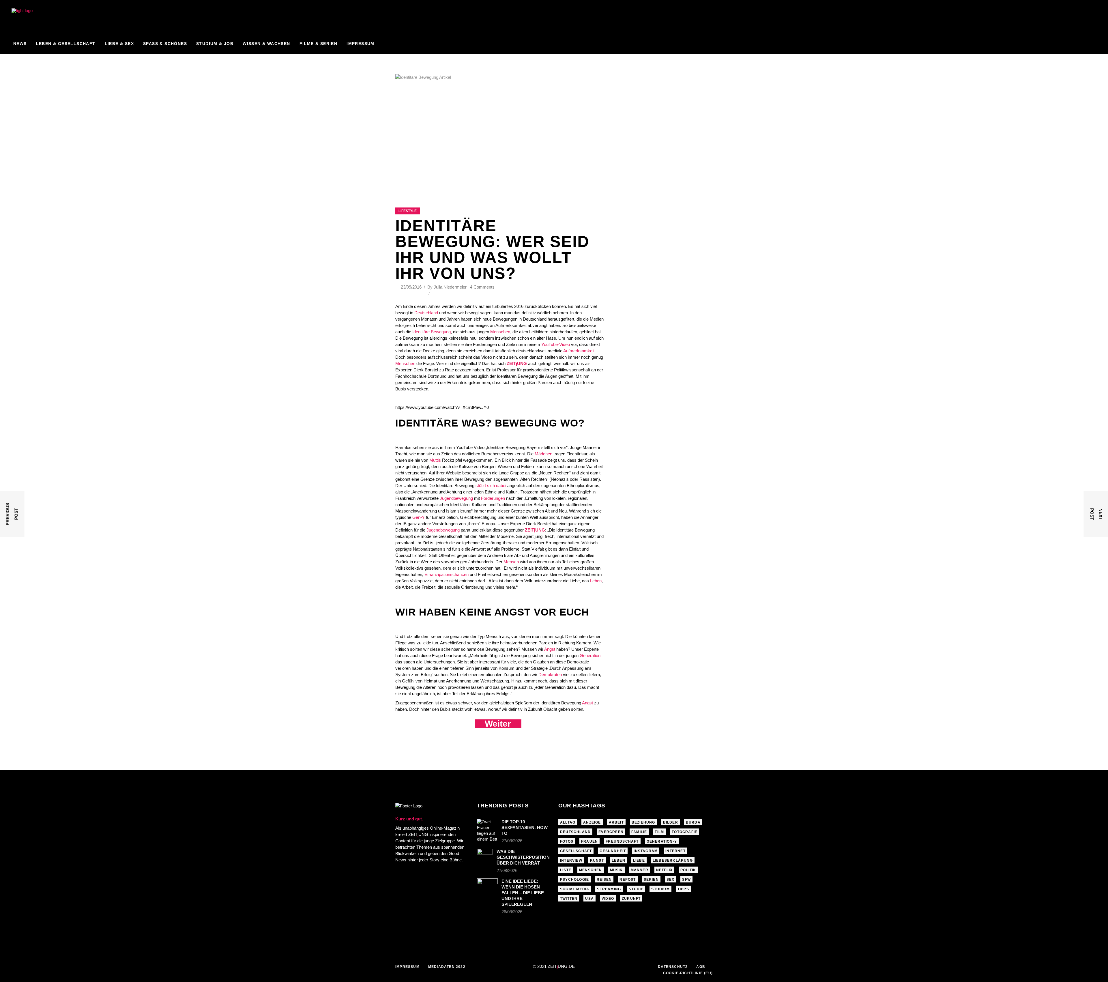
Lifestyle (407, 211)
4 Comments (482, 287)
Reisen (604, 880)
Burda (693, 822)
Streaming (609, 889)
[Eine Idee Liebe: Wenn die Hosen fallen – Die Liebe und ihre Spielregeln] (487, 885)
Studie (636, 889)
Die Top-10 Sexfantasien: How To (524, 827)
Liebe (639, 860)
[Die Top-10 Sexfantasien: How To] (487, 830)
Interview (571, 860)
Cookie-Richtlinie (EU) (688, 973)
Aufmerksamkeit (578, 350)
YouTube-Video (556, 344)
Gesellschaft (576, 851)
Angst (549, 649)
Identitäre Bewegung (431, 331)
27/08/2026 (511, 840)
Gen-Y (419, 517)
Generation (589, 655)
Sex (671, 880)
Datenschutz (673, 967)
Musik (616, 870)
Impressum (407, 967)
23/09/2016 (412, 287)
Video (608, 899)
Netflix (664, 870)
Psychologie (574, 880)
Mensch (512, 561)
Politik (688, 870)
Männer (639, 870)
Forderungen (493, 498)
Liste (565, 870)
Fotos (566, 841)
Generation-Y (662, 841)
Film (659, 832)
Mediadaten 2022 (446, 967)
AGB (700, 967)
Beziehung (643, 822)
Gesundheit (613, 851)
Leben (596, 580)
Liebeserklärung (673, 860)
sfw (686, 880)
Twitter (568, 899)
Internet (675, 851)
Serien (651, 880)
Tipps (683, 889)
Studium (660, 889)
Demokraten (550, 674)
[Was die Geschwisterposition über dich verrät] (485, 854)
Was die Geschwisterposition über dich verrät (523, 857)
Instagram (646, 851)
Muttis (435, 460)
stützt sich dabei (491, 485)
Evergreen (611, 832)
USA (589, 899)
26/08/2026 (511, 911)
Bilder (670, 822)
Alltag (567, 822)
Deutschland (426, 312)
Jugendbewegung (456, 498)
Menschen (499, 331)
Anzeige (592, 822)
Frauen (589, 841)
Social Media (574, 889)
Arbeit (616, 822)
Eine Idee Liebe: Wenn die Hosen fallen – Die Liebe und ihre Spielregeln (522, 893)
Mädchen (543, 453)
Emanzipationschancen (447, 574)
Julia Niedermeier (450, 287)
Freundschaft (622, 841)
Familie (639, 832)
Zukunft (631, 899)
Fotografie (684, 832)
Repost (627, 880)
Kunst (597, 860)
